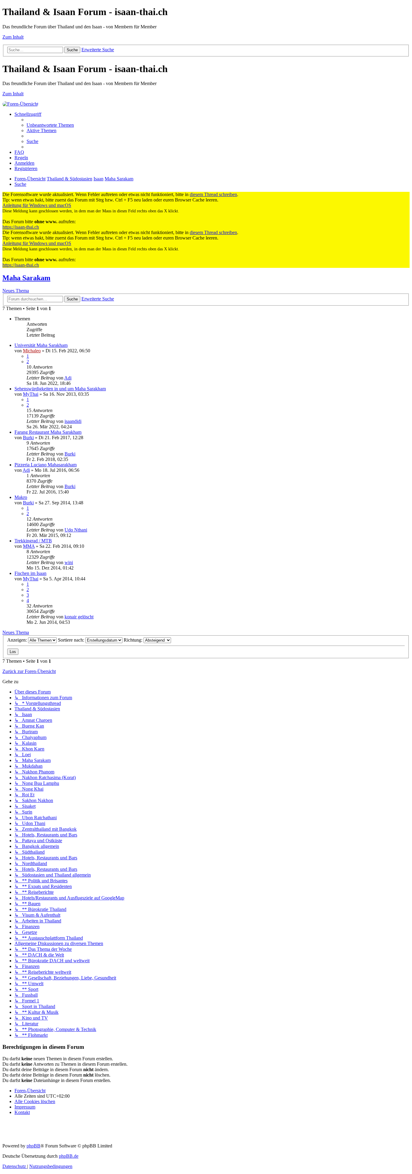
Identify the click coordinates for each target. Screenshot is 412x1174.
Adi (67, 377)
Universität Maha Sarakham (41, 345)
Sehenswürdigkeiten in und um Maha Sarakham (60, 388)
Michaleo (32, 350)
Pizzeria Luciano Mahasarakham (45, 464)
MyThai (30, 394)
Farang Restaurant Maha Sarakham (47, 432)
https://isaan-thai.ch (20, 227)
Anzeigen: (17, 640)
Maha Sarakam (26, 278)
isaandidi (73, 421)
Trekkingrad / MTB (33, 540)
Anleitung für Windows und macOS (36, 205)
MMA (29, 546)
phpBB (33, 1145)
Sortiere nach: (71, 640)
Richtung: (134, 640)
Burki (28, 437)
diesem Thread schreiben (213, 194)
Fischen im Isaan (30, 573)
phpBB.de (68, 1156)
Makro (20, 497)
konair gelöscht (79, 616)
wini (69, 562)
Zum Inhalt (13, 37)
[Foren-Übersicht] (20, 103)
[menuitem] (50, 125)
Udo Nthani (76, 529)
